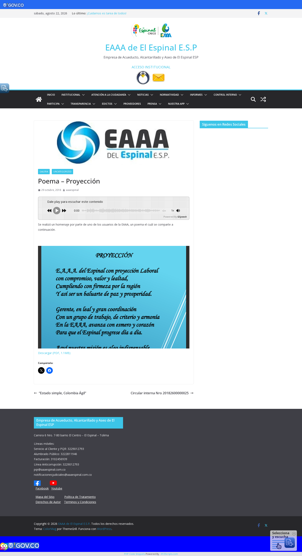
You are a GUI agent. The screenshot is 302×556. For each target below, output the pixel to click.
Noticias (143, 94)
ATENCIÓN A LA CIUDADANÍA (108, 94)
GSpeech (182, 217)
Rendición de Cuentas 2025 (105, 12)
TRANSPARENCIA (81, 103)
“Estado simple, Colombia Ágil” (62, 393)
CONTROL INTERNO (225, 94)
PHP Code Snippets (134, 553)
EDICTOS (107, 103)
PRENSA (152, 103)
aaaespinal (72, 190)
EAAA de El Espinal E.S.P (151, 47)
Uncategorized (62, 171)
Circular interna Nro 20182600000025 (160, 393)
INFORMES (196, 94)
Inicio (51, 94)
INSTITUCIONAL (158, 67)
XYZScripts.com (169, 553)
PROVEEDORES (132, 103)
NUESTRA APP (176, 103)
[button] (82, 94)
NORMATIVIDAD (169, 94)
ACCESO (138, 67)
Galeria (44, 171)
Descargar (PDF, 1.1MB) (54, 353)
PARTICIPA (53, 103)
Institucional (70, 94)
